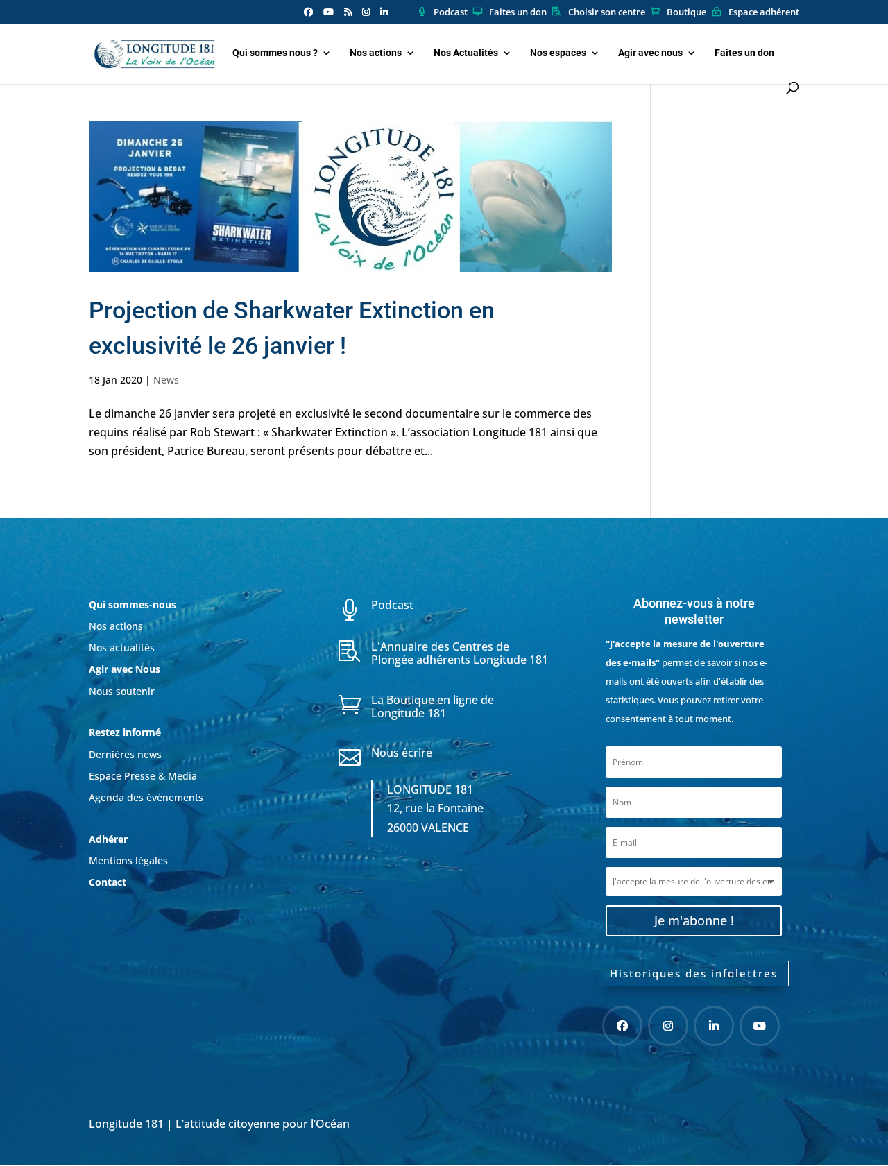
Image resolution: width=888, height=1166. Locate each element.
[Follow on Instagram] (668, 1026)
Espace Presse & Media (143, 775)
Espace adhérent (763, 12)
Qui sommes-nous (132, 604)
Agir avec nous (650, 53)
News (166, 379)
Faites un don (518, 12)
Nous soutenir (122, 691)
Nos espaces (558, 53)
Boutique (686, 12)
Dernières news (125, 754)
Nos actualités (122, 647)
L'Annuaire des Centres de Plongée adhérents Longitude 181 (459, 653)
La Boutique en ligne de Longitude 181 (432, 706)
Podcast (451, 12)
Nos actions (376, 53)
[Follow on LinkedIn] (714, 1026)
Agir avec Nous (124, 669)
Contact (107, 882)
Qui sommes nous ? (275, 53)
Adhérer (109, 839)
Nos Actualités (466, 53)
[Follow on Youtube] (760, 1026)
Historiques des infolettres (694, 973)
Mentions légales (128, 860)
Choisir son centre (606, 12)
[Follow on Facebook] (622, 1026)
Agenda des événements (146, 797)
